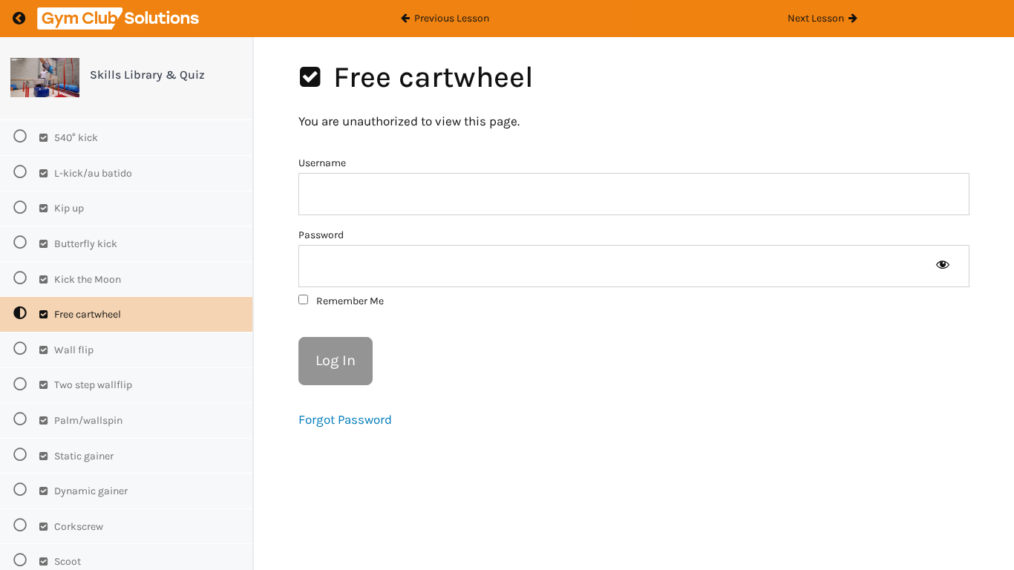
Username (322, 163)
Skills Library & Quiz (147, 75)
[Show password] (942, 266)
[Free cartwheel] (44, 77)
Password (321, 235)
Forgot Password (345, 419)
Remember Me (349, 301)
